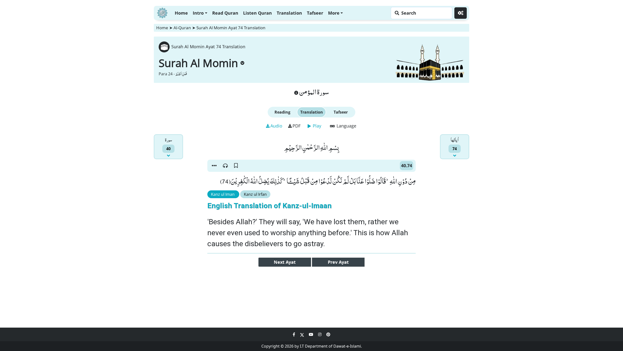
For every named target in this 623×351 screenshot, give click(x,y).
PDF (297, 126)
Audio (276, 126)
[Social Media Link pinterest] (328, 334)
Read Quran (225, 13)
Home (181, 13)
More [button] (333, 13)
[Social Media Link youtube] (311, 334)
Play (316, 126)
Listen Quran (257, 13)
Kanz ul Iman (223, 194)
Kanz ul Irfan (255, 194)
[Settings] (460, 13)
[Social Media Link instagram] (320, 334)
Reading (282, 112)
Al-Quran (182, 27)
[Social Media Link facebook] (294, 334)
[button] (214, 165)
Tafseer (315, 13)
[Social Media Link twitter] (302, 334)
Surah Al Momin (198, 63)
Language (345, 126)
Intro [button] (198, 13)
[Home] (162, 12)
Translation (289, 13)
